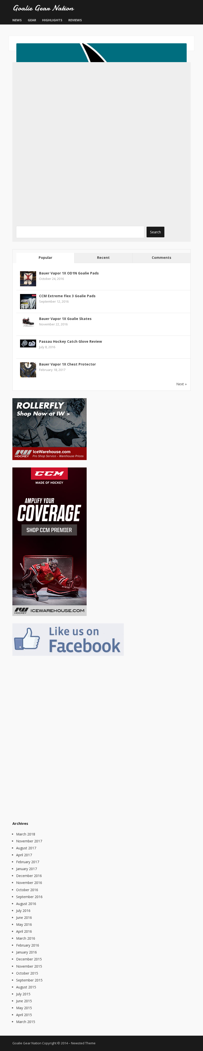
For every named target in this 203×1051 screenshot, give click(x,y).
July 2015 (23, 994)
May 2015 (24, 1007)
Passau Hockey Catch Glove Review (70, 341)
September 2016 (29, 896)
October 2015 (27, 973)
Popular (45, 257)
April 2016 (24, 931)
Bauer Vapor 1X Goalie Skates (65, 318)
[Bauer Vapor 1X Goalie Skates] (28, 321)
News (17, 20)
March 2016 (25, 938)
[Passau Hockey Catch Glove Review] (28, 343)
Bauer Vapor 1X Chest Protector (67, 364)
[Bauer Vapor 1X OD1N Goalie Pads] (28, 278)
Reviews (75, 20)
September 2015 (29, 980)
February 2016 (27, 945)
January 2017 (26, 868)
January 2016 (26, 952)
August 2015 (26, 987)
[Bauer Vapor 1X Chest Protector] (28, 369)
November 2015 (29, 966)
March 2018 (25, 834)
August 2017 (26, 848)
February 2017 (27, 861)
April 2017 (24, 855)
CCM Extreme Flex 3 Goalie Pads (67, 295)
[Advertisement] (49, 737)
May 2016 (24, 924)
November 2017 (29, 841)
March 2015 (25, 1021)
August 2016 (26, 903)
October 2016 (27, 889)
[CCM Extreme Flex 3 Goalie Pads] (28, 301)
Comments (161, 257)
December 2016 (29, 875)
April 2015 (24, 1014)
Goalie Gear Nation (42, 7)
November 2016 (29, 882)
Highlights (52, 20)
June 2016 (24, 917)
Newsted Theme (83, 1043)
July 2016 (23, 910)
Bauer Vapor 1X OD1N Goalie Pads (69, 273)
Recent (103, 257)
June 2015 (24, 1001)
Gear (32, 20)
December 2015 (29, 959)
